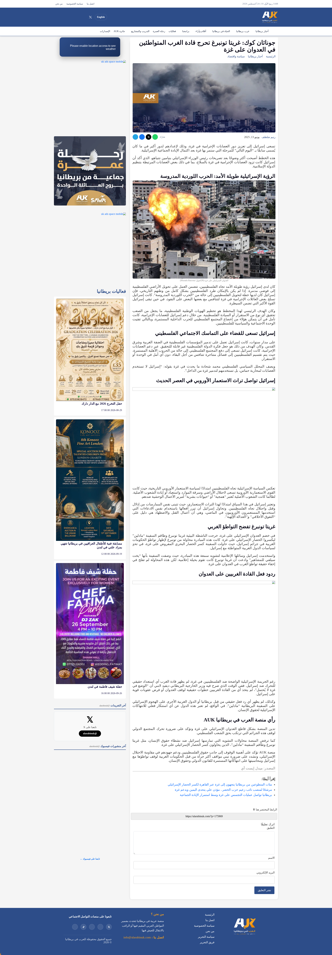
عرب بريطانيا (242, 31)
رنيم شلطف (268, 137)
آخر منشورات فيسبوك (107, 746)
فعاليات (172, 31)
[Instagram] (78, 17)
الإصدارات (105, 31)
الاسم (271, 857)
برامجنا (185, 31)
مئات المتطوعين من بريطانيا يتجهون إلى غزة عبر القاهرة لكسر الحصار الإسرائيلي (220, 784)
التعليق (271, 827)
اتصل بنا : (157, 937)
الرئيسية (274, 31)
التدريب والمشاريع (140, 31)
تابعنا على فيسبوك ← (90, 859)
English (101, 17)
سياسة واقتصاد (236, 56)
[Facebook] (65, 17)
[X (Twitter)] (90, 17)
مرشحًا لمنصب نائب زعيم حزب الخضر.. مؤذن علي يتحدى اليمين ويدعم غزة (223, 789)
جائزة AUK (119, 31)
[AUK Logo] (244, 935)
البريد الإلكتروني (265, 872)
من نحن (59, 4)
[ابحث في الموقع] (57, 17)
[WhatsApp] (155, 137)
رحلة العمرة (159, 31)
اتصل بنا (90, 4)
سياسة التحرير (206, 936)
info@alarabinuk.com (137, 937)
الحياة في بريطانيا (221, 31)
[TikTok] (72, 17)
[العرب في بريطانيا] (269, 17)
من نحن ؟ (157, 914)
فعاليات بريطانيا (111, 291)
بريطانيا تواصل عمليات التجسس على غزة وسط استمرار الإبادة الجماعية (226, 795)
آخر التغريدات (112, 705)
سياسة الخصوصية (74, 4)
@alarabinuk (90, 733)
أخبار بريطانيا (262, 31)
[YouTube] (84, 17)
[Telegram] (135, 137)
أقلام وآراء (201, 31)
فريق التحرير (207, 942)
